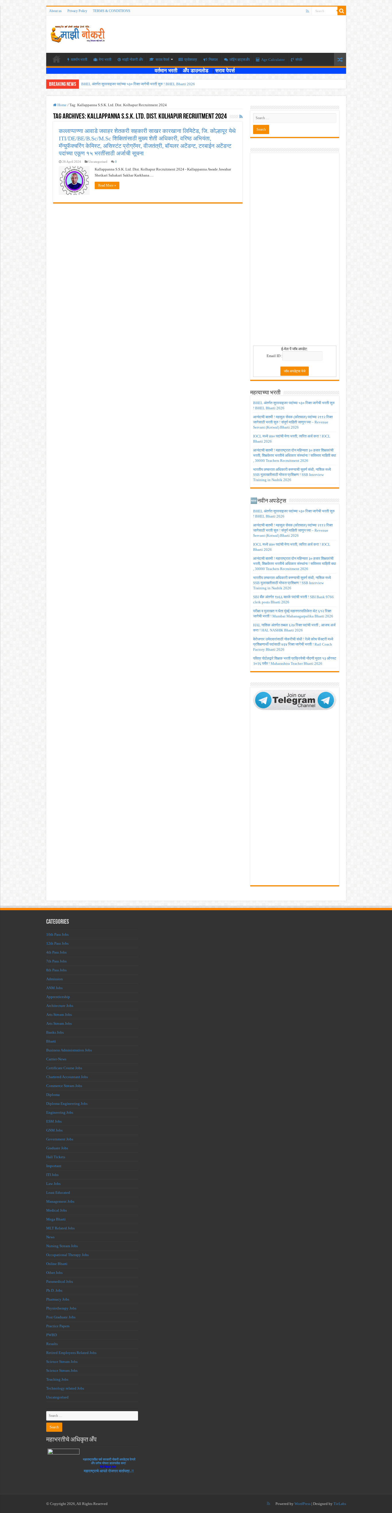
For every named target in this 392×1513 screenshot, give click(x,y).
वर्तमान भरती (167, 70)
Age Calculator (273, 59)
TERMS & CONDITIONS (111, 11)
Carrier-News (56, 1059)
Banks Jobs (55, 1032)
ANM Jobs (54, 988)
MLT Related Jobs (60, 1228)
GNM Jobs (54, 1130)
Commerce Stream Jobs (64, 1086)
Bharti (51, 1041)
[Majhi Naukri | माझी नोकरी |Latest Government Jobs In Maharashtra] (78, 33)
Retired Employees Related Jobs (71, 1353)
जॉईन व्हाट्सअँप (239, 59)
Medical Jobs (56, 1210)
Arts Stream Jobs (59, 1014)
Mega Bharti (56, 1219)
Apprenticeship (58, 997)
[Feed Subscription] (240, 117)
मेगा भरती (105, 59)
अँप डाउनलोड (198, 70)
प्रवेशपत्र (190, 59)
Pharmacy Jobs (57, 1299)
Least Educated (58, 1192)
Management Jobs (60, 1201)
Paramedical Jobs (59, 1281)
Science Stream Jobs (61, 1361)
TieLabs (339, 1504)
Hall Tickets (55, 1157)
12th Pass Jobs (57, 943)
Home (62, 105)
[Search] (341, 11)
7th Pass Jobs (56, 961)
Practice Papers (57, 1326)
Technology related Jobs (65, 1388)
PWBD (51, 1335)
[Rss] (307, 11)
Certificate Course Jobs (64, 1068)
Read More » (107, 185)
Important (53, 1166)
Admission (54, 979)
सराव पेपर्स (162, 59)
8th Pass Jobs (56, 970)
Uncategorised (57, 1397)
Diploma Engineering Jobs (67, 1103)
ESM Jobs (54, 1121)
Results (52, 1344)
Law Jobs (53, 1183)
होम (56, 59)
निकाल (213, 59)
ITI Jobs (52, 1175)
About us (55, 11)
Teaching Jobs (57, 1379)
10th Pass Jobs (57, 934)
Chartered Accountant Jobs (67, 1077)
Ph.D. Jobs (54, 1290)
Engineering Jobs (59, 1112)
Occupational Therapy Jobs (67, 1255)
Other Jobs (54, 1272)
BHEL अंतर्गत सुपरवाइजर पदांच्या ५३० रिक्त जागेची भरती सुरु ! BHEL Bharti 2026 (138, 84)
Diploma (53, 1094)
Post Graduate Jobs (60, 1317)
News (50, 1237)
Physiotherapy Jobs (61, 1308)
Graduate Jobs (57, 1148)
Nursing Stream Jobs (62, 1246)
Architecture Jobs (59, 1005)
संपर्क (298, 59)
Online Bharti (56, 1264)
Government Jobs (59, 1139)
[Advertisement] (294, 251)
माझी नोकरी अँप (132, 59)
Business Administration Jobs (69, 1050)
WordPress (302, 1504)
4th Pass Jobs (56, 952)
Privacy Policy (77, 11)
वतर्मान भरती (79, 59)
